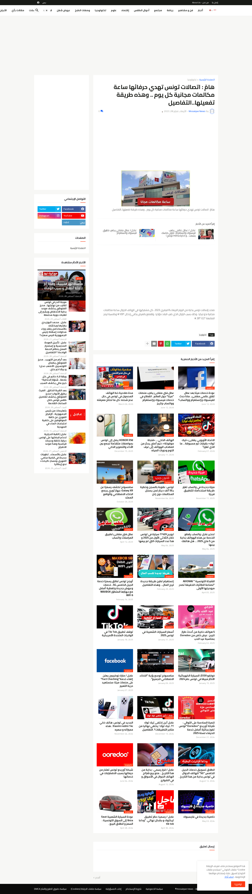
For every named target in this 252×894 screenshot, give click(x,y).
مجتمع (158, 10)
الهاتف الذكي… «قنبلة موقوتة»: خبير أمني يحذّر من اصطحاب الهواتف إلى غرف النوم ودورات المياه (157, 445)
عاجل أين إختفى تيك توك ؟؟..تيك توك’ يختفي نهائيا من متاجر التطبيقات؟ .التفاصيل (156, 726)
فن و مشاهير (185, 10)
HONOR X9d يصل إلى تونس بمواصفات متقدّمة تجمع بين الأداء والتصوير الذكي (116, 443)
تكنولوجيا (100, 10)
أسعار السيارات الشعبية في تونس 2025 (158, 633)
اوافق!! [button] (238, 884)
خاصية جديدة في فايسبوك (199, 817)
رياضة (170, 10)
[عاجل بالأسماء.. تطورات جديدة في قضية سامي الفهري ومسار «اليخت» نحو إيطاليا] (77, 458)
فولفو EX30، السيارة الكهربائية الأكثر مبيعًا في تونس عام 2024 (196, 677)
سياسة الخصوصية (154, 889)
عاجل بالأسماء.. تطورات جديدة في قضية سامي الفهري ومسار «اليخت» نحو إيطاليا (53, 459)
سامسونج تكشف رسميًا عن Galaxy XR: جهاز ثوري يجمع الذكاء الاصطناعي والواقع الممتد (116, 492)
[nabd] (44, 2)
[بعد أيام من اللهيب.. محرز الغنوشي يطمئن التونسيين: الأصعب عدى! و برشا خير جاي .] (77, 363)
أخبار (200, 10)
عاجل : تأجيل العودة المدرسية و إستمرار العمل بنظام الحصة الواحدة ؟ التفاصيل (55, 347)
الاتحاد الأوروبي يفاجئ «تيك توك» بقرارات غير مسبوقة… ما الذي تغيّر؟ (197, 443)
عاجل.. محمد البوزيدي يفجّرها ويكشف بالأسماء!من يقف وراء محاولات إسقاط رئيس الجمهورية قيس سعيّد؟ (53, 329)
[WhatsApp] (167, 344)
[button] (45, 10)
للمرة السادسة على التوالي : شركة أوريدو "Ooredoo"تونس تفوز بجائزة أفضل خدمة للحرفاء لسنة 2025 (197, 728)
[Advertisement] (126, 44)
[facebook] (38, 2)
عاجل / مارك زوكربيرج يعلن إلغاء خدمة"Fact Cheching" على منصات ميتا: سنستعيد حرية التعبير (117, 681)
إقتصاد (125, 10)
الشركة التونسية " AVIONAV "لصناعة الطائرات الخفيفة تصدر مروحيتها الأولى (197, 585)
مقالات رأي (17, 10)
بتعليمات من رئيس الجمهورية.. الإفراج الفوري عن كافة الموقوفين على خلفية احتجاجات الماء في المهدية (54, 418)
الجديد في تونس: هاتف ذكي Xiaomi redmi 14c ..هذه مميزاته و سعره (116, 726)
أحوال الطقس (141, 10)
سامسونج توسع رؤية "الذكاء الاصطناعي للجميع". (157, 677)
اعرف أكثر (229, 877)
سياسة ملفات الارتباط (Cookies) (86, 889)
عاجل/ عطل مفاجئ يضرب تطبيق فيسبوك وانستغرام (120, 231)
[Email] (154, 344)
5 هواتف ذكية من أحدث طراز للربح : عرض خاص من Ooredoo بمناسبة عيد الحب (197, 635)
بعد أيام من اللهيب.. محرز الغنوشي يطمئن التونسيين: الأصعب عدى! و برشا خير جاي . (52, 364)
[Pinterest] (161, 344)
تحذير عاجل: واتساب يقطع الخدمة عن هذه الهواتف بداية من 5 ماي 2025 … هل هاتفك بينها (197, 539)
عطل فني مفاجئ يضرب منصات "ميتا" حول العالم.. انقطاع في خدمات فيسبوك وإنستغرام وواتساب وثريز (156, 398)
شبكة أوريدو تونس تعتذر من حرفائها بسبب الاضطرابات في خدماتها (116, 773)
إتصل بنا (215, 2)
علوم (113, 10)
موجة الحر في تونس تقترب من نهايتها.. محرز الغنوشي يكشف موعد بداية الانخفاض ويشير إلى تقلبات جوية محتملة (52, 309)
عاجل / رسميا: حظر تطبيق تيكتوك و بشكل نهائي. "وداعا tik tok (156, 820)
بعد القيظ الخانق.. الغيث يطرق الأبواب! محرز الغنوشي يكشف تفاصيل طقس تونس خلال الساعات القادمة (53, 397)
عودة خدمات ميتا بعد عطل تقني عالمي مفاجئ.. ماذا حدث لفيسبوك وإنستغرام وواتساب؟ (196, 396)
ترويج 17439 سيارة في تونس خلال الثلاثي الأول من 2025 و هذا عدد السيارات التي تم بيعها (156, 538)
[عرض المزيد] (147, 344)
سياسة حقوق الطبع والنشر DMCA (50, 889)
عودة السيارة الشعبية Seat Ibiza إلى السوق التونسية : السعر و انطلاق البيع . (117, 820)
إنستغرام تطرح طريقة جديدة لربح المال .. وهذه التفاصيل (157, 583)
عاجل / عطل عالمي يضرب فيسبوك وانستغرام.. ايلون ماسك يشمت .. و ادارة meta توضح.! (178, 233)
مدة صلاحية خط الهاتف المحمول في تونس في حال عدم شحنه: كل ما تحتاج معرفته (115, 396)
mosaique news (185, 889)
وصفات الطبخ (82, 10)
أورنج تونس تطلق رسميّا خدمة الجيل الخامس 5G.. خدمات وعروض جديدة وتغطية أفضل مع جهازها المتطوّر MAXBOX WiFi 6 (115, 588)
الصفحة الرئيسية (207, 79)
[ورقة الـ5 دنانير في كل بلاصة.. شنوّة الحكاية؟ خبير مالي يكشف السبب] (77, 380)
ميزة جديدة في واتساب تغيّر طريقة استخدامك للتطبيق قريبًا (199, 490)
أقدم (97, 877)
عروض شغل (63, 10)
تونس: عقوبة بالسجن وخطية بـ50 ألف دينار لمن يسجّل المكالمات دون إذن (157, 490)
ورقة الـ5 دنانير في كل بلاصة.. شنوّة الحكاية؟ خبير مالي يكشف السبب (53, 380)
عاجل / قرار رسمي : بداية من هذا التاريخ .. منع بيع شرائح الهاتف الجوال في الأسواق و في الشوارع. (157, 775)
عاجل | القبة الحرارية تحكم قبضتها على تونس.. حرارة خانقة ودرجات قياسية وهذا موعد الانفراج (52, 441)
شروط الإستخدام (133, 889)
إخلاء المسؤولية (113, 889)
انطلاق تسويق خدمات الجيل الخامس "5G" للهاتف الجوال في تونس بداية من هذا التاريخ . (197, 773)
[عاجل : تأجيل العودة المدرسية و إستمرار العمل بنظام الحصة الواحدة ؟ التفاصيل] (77, 346)
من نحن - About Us (200, 2)
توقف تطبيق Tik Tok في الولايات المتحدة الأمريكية (117, 633)
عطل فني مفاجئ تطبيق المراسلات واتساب (119, 536)
